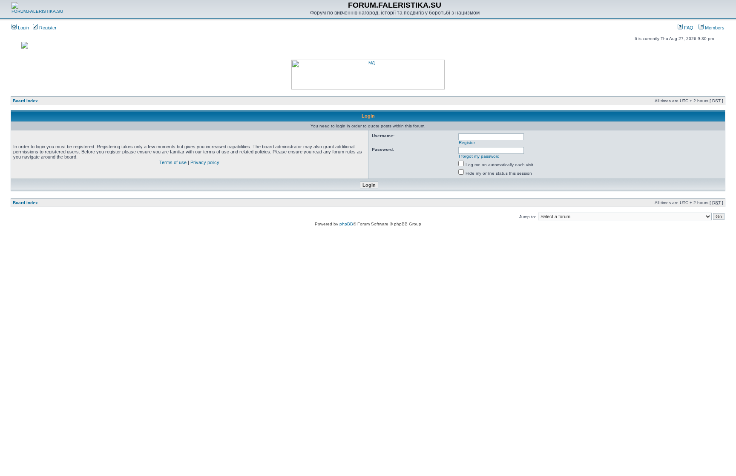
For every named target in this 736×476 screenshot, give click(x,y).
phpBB (346, 224)
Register (47, 27)
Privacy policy (204, 162)
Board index (25, 100)
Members (714, 27)
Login (23, 27)
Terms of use (173, 162)
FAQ (688, 27)
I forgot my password (479, 156)
